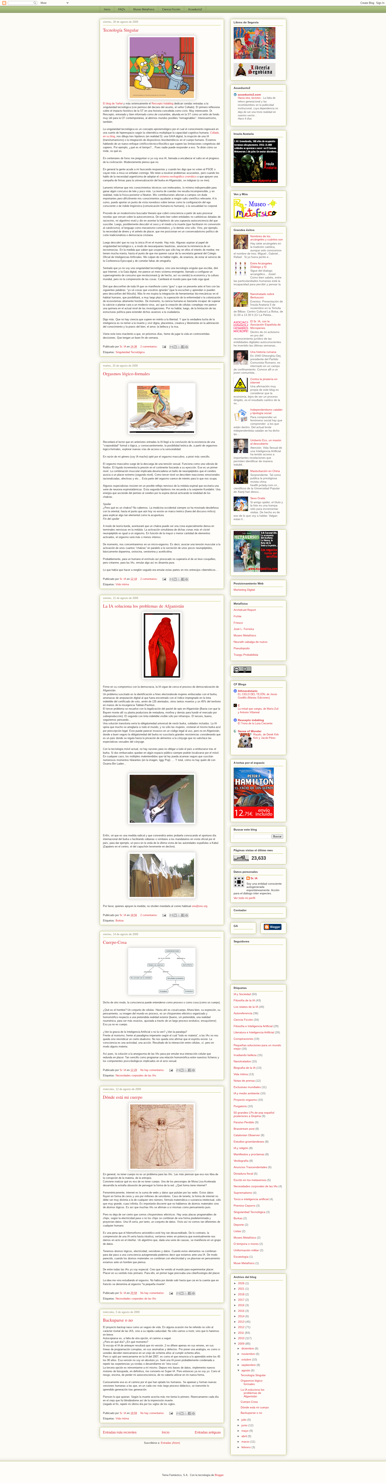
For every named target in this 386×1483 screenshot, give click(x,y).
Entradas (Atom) (170, 1442)
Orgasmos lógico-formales (126, 373)
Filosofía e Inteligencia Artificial (253, 1026)
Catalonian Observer (247, 1135)
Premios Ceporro (244, 1205)
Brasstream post (244, 1128)
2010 (241, 1338)
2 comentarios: (149, 346)
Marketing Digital (244, 589)
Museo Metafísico (143, 9)
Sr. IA (254, 878)
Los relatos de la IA (246, 1006)
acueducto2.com (249, 94)
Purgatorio (240, 1106)
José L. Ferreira (244, 629)
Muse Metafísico (244, 1263)
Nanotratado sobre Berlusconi (262, 295)
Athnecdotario (248, 691)
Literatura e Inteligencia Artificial (254, 1032)
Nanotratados (242, 1061)
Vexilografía (241, 1160)
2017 (241, 1299)
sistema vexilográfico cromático (177, 176)
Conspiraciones (243, 1038)
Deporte (239, 1224)
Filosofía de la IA (244, 1000)
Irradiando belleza (245, 1055)
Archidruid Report (245, 609)
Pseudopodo (242, 648)
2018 (241, 1294)
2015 (241, 1310)
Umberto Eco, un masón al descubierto (265, 442)
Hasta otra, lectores (250, 97)
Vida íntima (122, 584)
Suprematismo (243, 1192)
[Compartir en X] (179, 347)
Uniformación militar (246, 1250)
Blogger (219, 1475)
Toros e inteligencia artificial (251, 1199)
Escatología (241, 1256)
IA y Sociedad (242, 994)
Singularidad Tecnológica (130, 352)
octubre (246, 1359)
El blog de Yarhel (113, 103)
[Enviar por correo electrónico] (171, 347)
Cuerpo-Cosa (115, 942)
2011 (241, 1332)
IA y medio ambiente (247, 1093)
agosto (246, 1370)
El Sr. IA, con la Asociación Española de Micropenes (265, 325)
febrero (246, 1447)
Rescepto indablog (251, 720)
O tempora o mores (246, 1243)
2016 (241, 1305)
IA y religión (241, 1148)
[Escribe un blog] (175, 347)
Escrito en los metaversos (250, 1180)
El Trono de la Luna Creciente (255, 723)
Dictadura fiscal (243, 1173)
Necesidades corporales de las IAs (136, 1075)
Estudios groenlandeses (249, 1141)
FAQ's (121, 9)
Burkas (120, 920)
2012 (241, 1327)
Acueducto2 (195, 9)
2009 (241, 1343)
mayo (245, 1430)
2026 (241, 1283)
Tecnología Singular (121, 30)
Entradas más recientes (120, 1432)
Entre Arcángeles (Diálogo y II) (261, 265)
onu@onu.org (199, 906)
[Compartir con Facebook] (183, 347)
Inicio (107, 9)
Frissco (238, 622)
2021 (241, 1288)
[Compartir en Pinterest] (187, 347)
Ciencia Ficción (171, 9)
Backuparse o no (118, 1320)
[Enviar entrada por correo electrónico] (164, 346)
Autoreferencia (243, 1013)
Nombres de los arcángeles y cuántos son (266, 238)
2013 (241, 1321)
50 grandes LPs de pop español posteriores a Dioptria (254, 1114)
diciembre (248, 1348)
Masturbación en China (265, 471)
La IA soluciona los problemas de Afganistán (143, 606)
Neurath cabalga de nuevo (250, 641)
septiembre (249, 1365)
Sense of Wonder (249, 731)
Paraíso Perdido (244, 1122)
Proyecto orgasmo (245, 1099)
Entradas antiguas (208, 1432)
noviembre (248, 1353)
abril (244, 1436)
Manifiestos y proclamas (249, 1154)
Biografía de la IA (245, 1067)
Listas (237, 1231)
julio (244, 1419)
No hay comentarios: (152, 1070)
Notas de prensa (244, 1080)
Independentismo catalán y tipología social (266, 411)
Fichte (237, 616)
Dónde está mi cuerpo (122, 1097)
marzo (245, 1441)
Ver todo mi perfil (244, 898)
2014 (241, 1316)
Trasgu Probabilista (246, 654)
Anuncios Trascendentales (250, 1167)
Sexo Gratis (257, 498)
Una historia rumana (263, 351)
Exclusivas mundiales (247, 1087)
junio (244, 1425)
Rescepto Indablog (163, 103)
